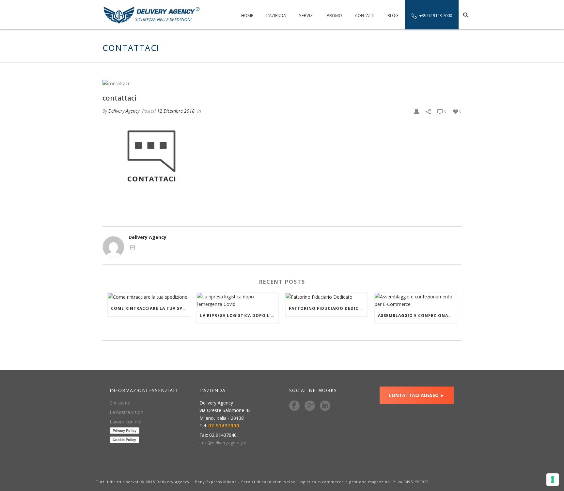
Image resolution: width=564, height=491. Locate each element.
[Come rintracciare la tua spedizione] (149, 297)
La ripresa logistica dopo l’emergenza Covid (239, 315)
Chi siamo (120, 403)
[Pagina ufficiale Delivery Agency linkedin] (325, 406)
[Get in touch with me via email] (132, 248)
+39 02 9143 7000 (435, 15)
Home (247, 15)
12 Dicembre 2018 (176, 111)
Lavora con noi (125, 422)
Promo (334, 15)
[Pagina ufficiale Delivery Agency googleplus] (310, 406)
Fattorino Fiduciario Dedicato (328, 308)
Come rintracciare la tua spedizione (150, 308)
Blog (393, 15)
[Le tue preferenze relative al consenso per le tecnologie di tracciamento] (552, 479)
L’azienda (276, 15)
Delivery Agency (123, 111)
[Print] (416, 111)
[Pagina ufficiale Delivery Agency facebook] (294, 406)
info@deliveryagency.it (222, 443)
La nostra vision (126, 412)
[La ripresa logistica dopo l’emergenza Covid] (238, 300)
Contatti (364, 15)
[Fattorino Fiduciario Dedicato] (327, 297)
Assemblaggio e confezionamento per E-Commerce (417, 315)
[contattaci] (282, 83)
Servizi (306, 15)
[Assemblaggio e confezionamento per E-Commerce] (416, 300)
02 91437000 (223, 426)
